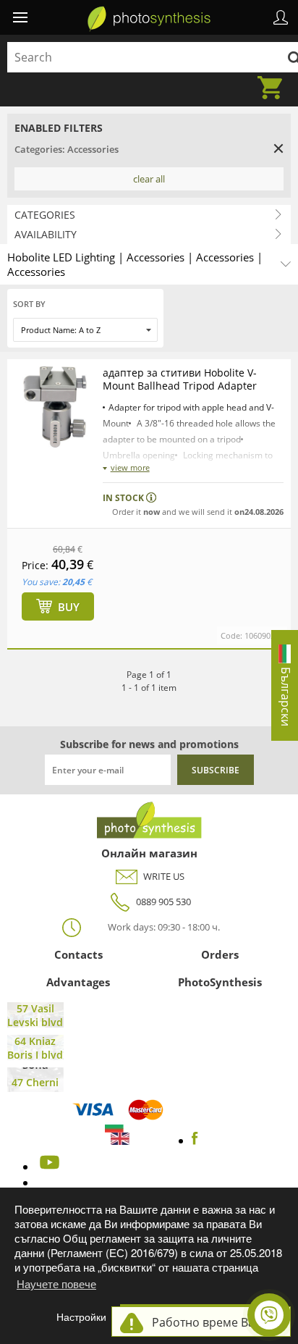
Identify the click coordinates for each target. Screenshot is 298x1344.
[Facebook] (195, 1140)
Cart (274, 78)
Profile (280, 17)
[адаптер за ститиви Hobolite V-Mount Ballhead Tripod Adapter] (55, 407)
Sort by (29, 303)
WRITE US (163, 876)
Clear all (149, 178)
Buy (69, 607)
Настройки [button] (81, 1317)
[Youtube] (47, 1167)
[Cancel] (278, 148)
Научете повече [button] (56, 1283)
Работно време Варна (214, 1322)
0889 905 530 (163, 901)
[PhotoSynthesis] (149, 19)
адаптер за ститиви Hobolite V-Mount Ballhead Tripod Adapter (180, 379)
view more (130, 467)
